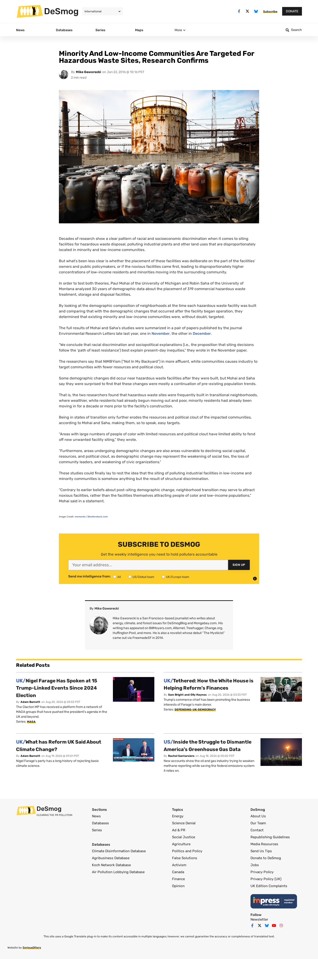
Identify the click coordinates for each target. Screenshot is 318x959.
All (119, 576)
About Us (258, 816)
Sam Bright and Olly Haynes (187, 694)
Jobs (254, 865)
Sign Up (239, 565)
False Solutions (184, 858)
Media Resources (264, 844)
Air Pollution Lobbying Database (118, 872)
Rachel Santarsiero (181, 756)
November (161, 333)
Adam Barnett (30, 702)
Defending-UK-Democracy (195, 709)
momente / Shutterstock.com (91, 516)
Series (97, 830)
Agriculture (181, 844)
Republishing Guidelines (270, 837)
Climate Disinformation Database (119, 851)
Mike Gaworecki (88, 72)
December (202, 333)
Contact (257, 830)
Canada (178, 872)
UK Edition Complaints (268, 886)
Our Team (258, 823)
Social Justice (183, 837)
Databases (100, 823)
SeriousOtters (32, 947)
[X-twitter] (247, 11)
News (96, 816)
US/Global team (143, 576)
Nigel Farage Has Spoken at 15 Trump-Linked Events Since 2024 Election (56, 688)
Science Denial (184, 823)
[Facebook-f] (239, 11)
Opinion (178, 886)
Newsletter (259, 919)
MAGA (31, 721)
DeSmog (61, 11)
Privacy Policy (262, 872)
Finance (178, 879)
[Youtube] (274, 925)
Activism (179, 865)
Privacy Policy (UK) (265, 879)
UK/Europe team (177, 576)
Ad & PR (178, 830)
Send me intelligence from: (89, 576)
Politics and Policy (187, 851)
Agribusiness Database (110, 858)
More (178, 30)
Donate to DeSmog (265, 858)
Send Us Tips (261, 851)
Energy (177, 816)
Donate (292, 11)
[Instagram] (281, 925)
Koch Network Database (111, 865)
